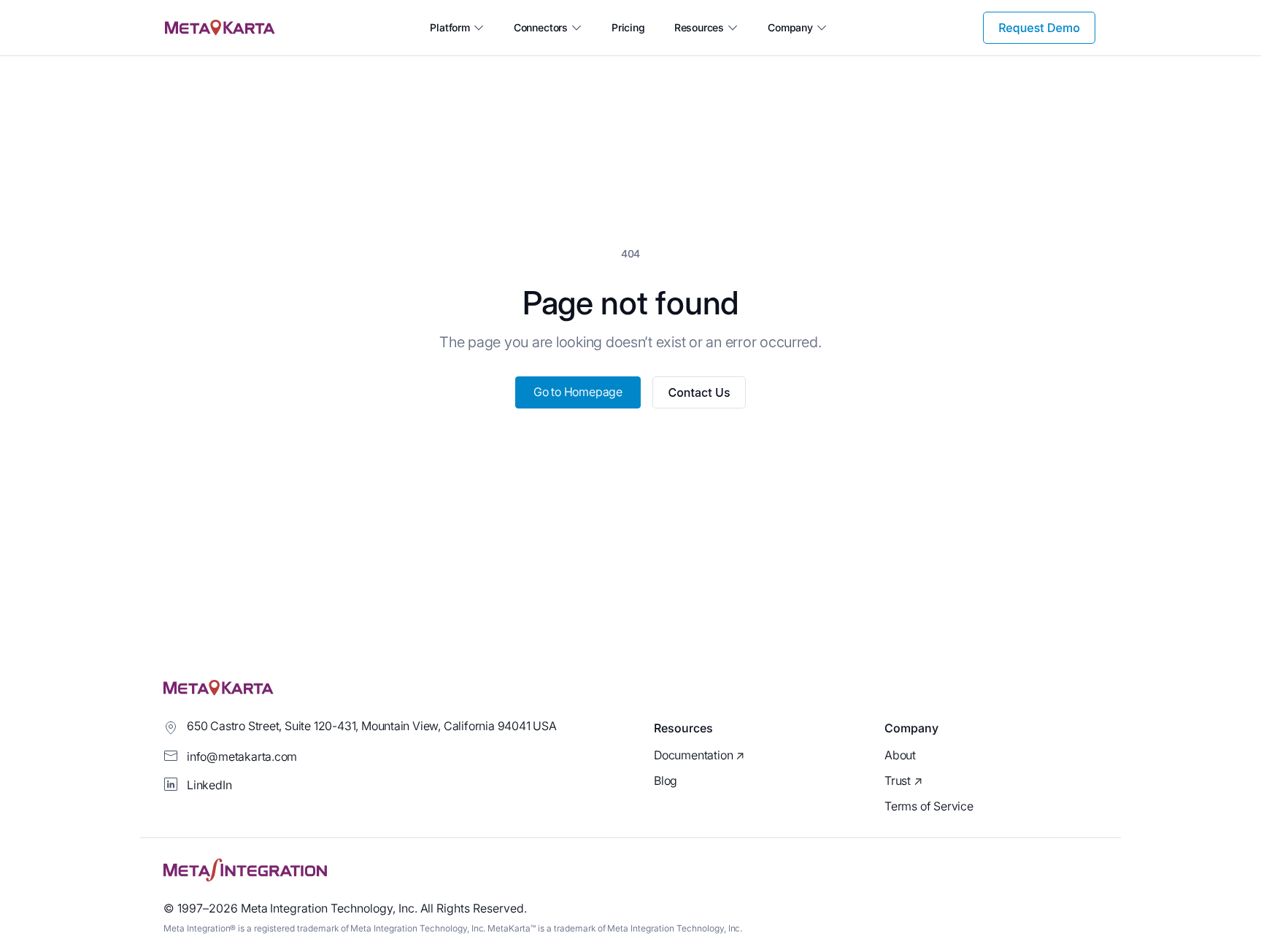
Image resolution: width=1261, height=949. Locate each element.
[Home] (220, 28)
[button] (457, 28)
